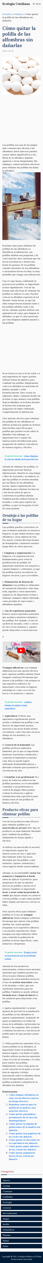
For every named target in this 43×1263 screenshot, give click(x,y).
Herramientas (10, 1213)
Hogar (6, 1218)
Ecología (7, 1202)
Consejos (7, 1191)
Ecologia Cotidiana (16, 4)
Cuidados (18, 14)
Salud (6, 1240)
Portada (6, 14)
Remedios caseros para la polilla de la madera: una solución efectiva (22, 1107)
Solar (5, 1246)
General (7, 1207)
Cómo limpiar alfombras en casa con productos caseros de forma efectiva (24, 1098)
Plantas (6, 1235)
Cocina (6, 1185)
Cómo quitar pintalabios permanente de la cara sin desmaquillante (23, 1117)
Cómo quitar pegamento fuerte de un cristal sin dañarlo (22, 1156)
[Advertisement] (21, 120)
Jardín (6, 1224)
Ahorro (6, 1180)
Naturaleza (8, 1229)
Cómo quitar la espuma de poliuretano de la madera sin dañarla (24, 1127)
